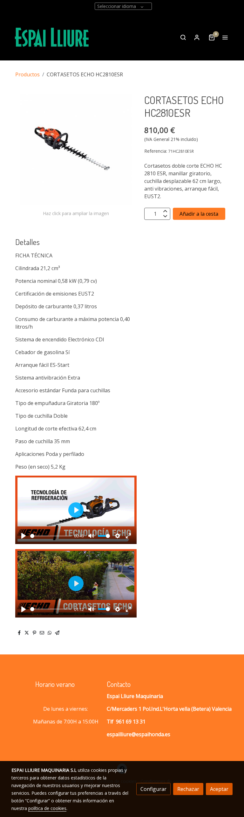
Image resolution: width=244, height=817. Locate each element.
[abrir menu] (225, 37)
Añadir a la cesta (199, 213)
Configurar (153, 789)
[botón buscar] (183, 37)
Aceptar (219, 789)
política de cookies (47, 808)
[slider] (50, 536)
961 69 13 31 (131, 721)
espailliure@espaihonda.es (138, 734)
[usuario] (197, 37)
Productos (27, 74)
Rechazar (188, 789)
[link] (52, 37)
